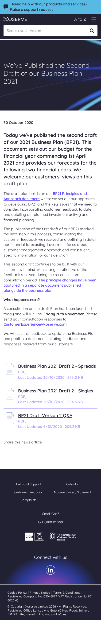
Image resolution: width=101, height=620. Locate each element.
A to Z (80, 19)
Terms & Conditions (67, 592)
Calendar (72, 484)
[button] (93, 19)
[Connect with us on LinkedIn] (50, 573)
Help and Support (28, 484)
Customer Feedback (28, 492)
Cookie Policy (17, 592)
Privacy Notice (40, 592)
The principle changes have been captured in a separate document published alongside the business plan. (50, 285)
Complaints (28, 500)
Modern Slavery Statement (72, 492)
